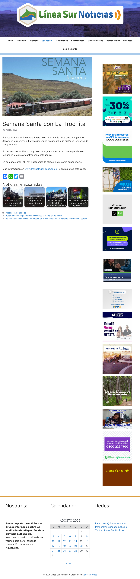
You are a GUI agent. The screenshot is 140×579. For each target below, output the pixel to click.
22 (81, 546)
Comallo (34, 40)
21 (75, 546)
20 (70, 546)
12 (64, 541)
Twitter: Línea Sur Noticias (109, 530)
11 (59, 541)
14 (75, 541)
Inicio (10, 40)
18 (59, 546)
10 (53, 541)
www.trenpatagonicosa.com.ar (41, 169)
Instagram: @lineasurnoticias (111, 527)
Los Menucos (77, 40)
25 (58, 550)
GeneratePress (89, 574)
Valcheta (127, 40)
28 (75, 550)
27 (70, 550)
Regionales (21, 213)
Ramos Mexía (113, 40)
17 (53, 546)
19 (64, 546)
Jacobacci (47, 40)
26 (64, 550)
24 (53, 550)
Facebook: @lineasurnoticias (111, 523)
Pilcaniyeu (22, 40)
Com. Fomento (70, 49)
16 (87, 541)
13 (70, 541)
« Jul (68, 563)
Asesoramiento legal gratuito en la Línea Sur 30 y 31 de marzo (34, 215)
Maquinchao (62, 40)
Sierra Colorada (95, 40)
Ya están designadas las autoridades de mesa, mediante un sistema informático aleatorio (46, 218)
